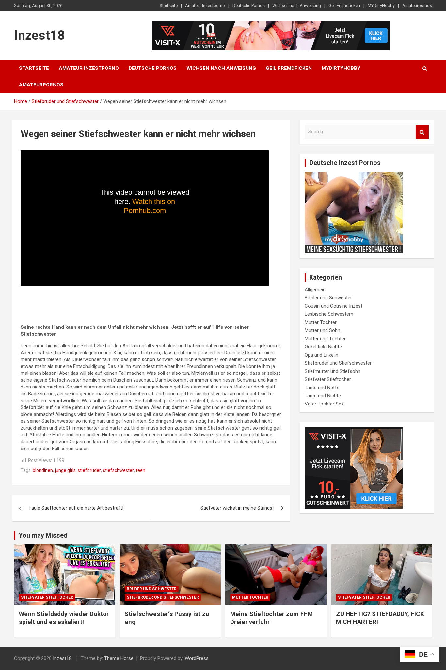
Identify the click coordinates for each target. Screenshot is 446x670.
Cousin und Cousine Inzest (333, 306)
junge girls (65, 470)
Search (422, 132)
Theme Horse (119, 658)
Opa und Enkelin (321, 355)
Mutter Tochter (321, 322)
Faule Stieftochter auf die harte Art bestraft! (76, 508)
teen (140, 470)
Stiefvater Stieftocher (328, 379)
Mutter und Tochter (325, 339)
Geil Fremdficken (344, 5)
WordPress (197, 658)
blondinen (43, 470)
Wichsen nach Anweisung (296, 5)
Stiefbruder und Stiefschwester (338, 363)
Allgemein (315, 290)
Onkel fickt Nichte (323, 347)
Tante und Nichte (323, 396)
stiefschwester (118, 470)
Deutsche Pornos (248, 5)
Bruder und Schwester (328, 298)
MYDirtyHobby (381, 5)
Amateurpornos (417, 5)
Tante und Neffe (322, 387)
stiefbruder (89, 470)
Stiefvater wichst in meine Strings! (237, 508)
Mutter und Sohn (322, 330)
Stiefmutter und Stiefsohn (332, 371)
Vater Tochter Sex (324, 404)
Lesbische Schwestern (329, 314)
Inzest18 (39, 35)
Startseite (169, 5)
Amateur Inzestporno (205, 5)
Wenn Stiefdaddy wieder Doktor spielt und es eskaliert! (64, 618)
